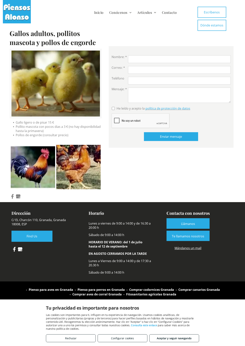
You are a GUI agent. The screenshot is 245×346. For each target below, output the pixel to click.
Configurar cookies (122, 338)
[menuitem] (98, 12)
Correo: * (118, 68)
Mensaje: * (119, 89)
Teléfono (118, 78)
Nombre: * (119, 57)
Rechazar (71, 338)
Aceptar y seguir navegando (174, 338)
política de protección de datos (167, 108)
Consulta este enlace (144, 325)
